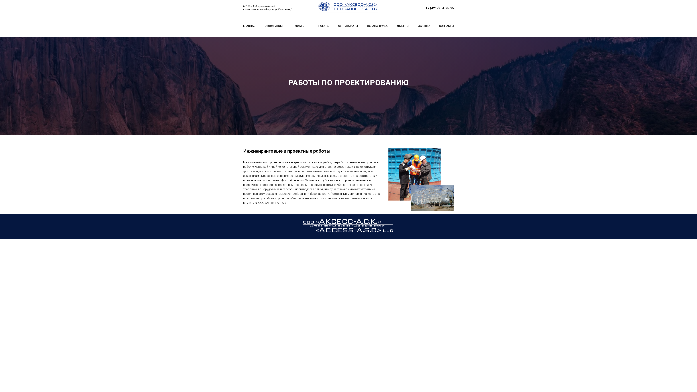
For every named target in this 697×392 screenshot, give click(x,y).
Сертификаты (348, 26)
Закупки (424, 26)
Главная (249, 26)
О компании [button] (274, 26)
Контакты (446, 26)
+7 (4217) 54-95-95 (440, 8)
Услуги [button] (299, 26)
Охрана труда (377, 26)
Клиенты (402, 26)
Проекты (323, 26)
